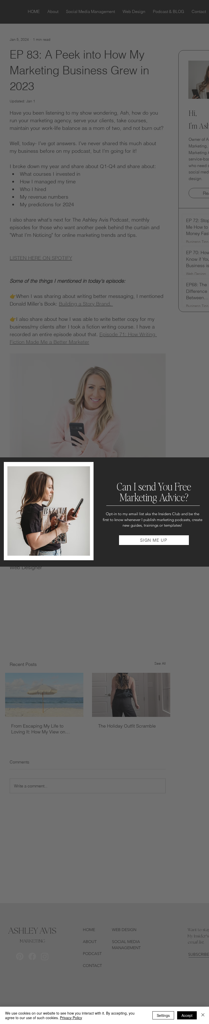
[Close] (203, 1015)
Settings (163, 1015)
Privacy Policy (71, 1017)
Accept (186, 1015)
